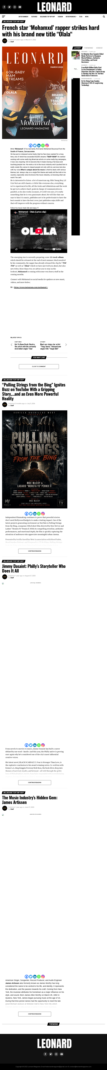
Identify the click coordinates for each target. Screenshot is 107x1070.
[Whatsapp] (43, 145)
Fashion (60, 16)
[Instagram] (47, 145)
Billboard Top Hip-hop (47, 16)
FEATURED (34, 16)
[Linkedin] (39, 145)
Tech (80, 16)
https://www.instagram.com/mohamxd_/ (31, 287)
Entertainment (23, 16)
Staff (12, 42)
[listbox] (38, 163)
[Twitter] (35, 145)
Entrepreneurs (71, 16)
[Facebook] (30, 145)
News (86, 16)
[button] (38, 163)
